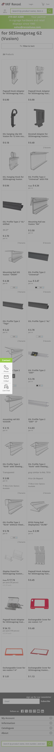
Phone (6, 371)
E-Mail (6, 381)
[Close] (13, 376)
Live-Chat (6, 390)
